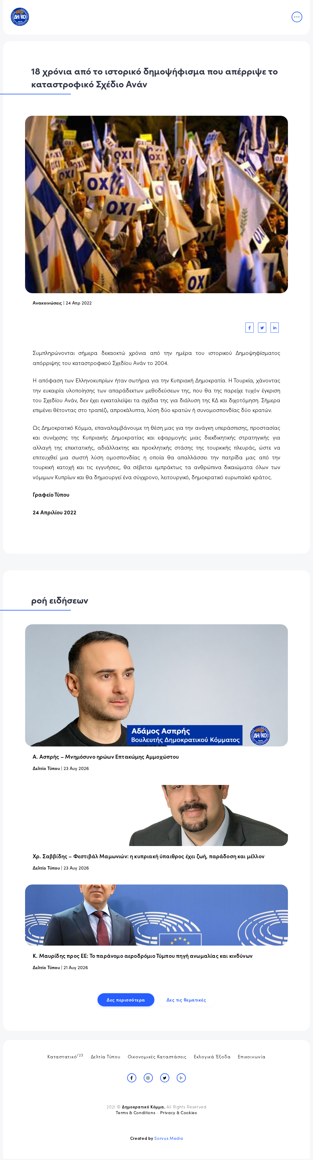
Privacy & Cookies (178, 1112)
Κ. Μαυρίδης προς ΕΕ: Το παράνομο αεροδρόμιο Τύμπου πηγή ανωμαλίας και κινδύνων (142, 955)
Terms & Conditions (135, 1112)
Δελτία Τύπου (105, 1056)
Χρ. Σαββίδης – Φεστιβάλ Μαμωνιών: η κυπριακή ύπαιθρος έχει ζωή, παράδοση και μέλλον (148, 856)
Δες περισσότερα (126, 999)
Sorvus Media (168, 1138)
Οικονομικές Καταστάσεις (157, 1056)
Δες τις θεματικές (186, 999)
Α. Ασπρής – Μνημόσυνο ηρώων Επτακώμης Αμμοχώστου (106, 756)
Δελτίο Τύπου (46, 768)
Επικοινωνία (251, 1056)
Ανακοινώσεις (47, 302)
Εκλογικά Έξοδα (212, 1056)
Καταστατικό (65, 1056)
